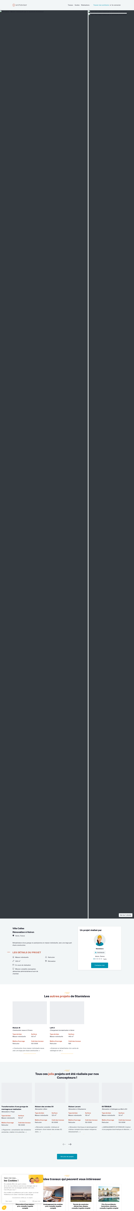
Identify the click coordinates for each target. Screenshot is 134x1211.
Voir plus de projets (67, 1156)
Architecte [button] (100, 952)
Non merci (9, 1201)
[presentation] (65, 1144)
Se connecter (116, 5)
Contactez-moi (100, 965)
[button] (4, 1207)
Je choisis (23, 1201)
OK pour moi (36, 1201)
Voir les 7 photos (125, 915)
